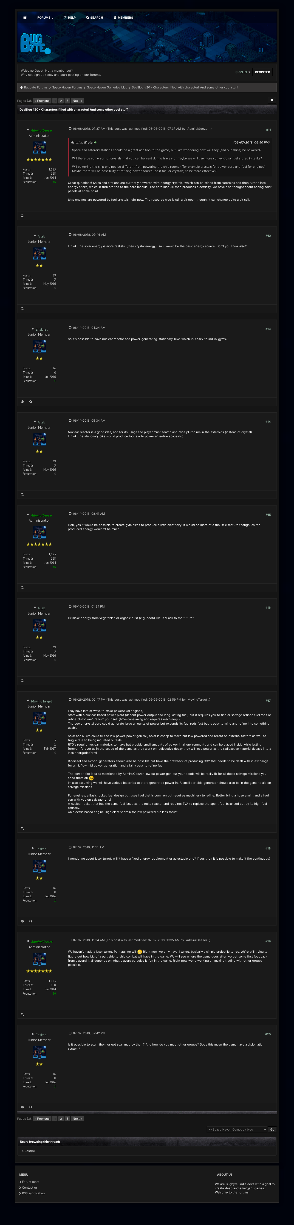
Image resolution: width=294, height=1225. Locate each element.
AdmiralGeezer (198, 128)
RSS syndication (33, 1193)
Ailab (41, 236)
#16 (268, 607)
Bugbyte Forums (36, 87)
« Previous (42, 101)
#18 (268, 848)
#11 (268, 130)
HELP (71, 17)
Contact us (29, 1187)
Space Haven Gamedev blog (107, 87)
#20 (268, 1034)
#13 (268, 329)
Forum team (30, 1182)
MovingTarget (41, 701)
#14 (268, 421)
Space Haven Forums (67, 87)
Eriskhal (42, 329)
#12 (268, 236)
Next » (77, 101)
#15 (268, 515)
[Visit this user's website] (22, 401)
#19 (268, 941)
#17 (268, 700)
